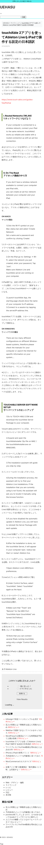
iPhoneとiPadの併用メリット (18, 753)
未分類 (8, 795)
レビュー (9, 790)
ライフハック (15, 23)
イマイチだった (25, 689)
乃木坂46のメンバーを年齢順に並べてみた (23, 756)
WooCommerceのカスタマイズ (18, 761)
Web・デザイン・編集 (15, 782)
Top (1, 844)
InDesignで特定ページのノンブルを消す (22, 719)
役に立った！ (25, 686)
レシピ (8, 787)
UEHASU (7, 7)
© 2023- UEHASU (6, 837)
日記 (7, 792)
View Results (22, 699)
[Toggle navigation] (1, 13)
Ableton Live (11, 669)
